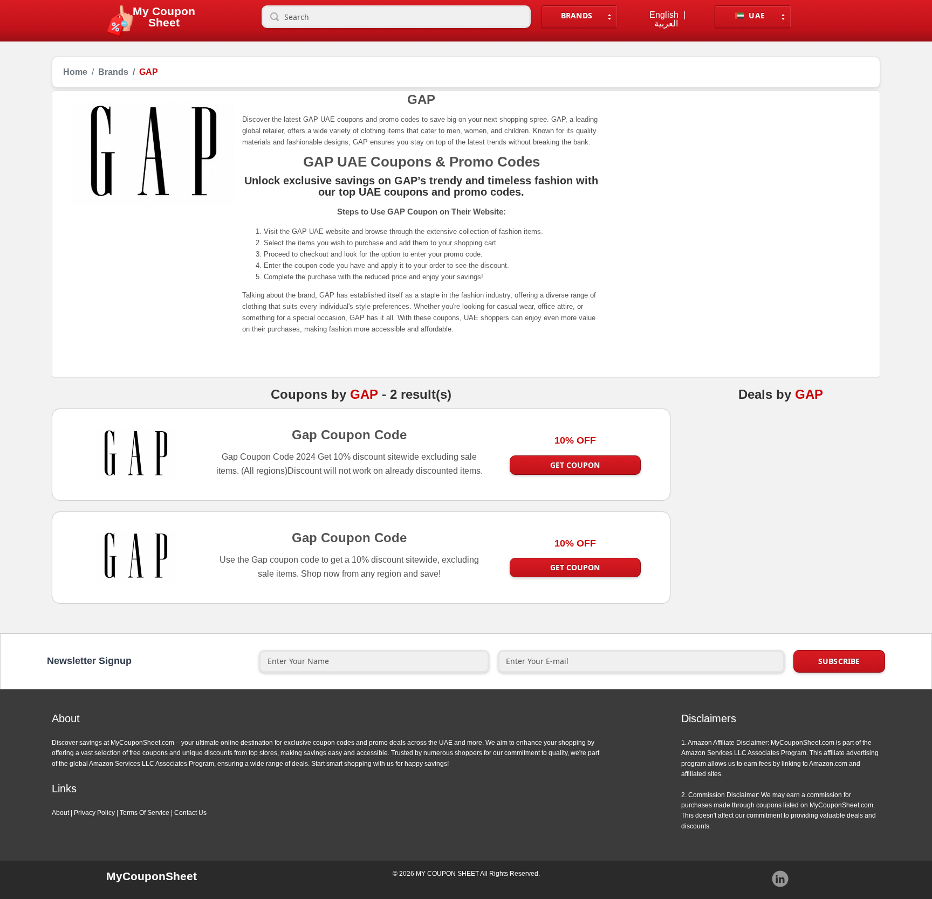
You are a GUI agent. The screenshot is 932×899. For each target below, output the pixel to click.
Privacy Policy (94, 813)
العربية (666, 23)
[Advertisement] (734, 174)
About (60, 813)
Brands (577, 15)
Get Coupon (575, 465)
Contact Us (190, 813)
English (664, 15)
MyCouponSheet (151, 876)
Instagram (780, 879)
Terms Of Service (144, 813)
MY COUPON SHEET (447, 873)
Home (75, 72)
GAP (364, 394)
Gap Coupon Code (349, 434)
